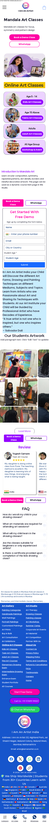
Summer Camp (33, 625)
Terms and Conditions (36, 661)
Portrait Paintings (10, 622)
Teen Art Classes (10, 653)
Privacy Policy (32, 653)
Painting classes (33, 618)
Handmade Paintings (12, 614)
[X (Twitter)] (20, 759)
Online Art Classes (12, 645)
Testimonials (32, 672)
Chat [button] (44, 821)
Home (28, 680)
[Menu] (4, 7)
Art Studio (31, 605)
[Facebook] (11, 759)
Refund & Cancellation (36, 664)
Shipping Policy (33, 657)
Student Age (10, 253)
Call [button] (24, 821)
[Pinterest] (20, 768)
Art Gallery (8, 605)
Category (4, 821)
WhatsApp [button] (34, 821)
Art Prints (6, 629)
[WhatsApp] (29, 759)
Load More (24, 431)
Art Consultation (10, 637)
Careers (30, 676)
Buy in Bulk (7, 633)
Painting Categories (11, 610)
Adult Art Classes (10, 657)
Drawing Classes (34, 614)
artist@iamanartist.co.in (28, 749)
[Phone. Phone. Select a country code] (8, 234)
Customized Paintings (12, 625)
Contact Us (31, 649)
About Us (31, 645)
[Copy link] (29, 768)
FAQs (28, 668)
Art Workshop (33, 622)
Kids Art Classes (10, 649)
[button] (44, 8)
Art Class (14, 821)
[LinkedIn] (38, 759)
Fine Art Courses (10, 661)
